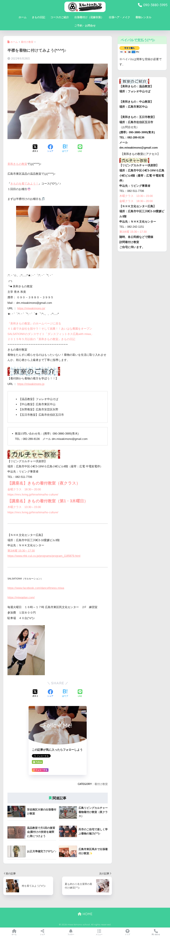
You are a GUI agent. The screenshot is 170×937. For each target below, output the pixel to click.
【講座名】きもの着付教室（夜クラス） (43, 483)
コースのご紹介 (59, 17)
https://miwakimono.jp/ (31, 308)
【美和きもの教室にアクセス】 (140, 154)
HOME (87, 914)
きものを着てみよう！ (24, 183)
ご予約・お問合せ (85, 25)
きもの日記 (38, 17)
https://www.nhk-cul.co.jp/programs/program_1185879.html (43, 555)
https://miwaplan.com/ (21, 597)
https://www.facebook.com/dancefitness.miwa (35, 588)
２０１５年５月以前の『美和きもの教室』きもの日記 (41, 339)
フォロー (71, 934)
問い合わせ (156, 934)
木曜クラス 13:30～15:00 (24, 507)
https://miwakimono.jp (30, 384)
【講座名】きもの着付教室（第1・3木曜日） (47, 501)
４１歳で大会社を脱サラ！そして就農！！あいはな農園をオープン (49, 328)
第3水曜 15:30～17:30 (21, 550)
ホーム (23, 17)
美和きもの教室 (17, 164)
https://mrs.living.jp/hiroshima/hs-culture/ (32, 494)
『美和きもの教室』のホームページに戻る (34, 323)
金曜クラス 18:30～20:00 (24, 489)
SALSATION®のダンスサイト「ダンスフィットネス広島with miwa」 (50, 334)
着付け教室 (101, 784)
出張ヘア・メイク (119, 17)
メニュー (99, 934)
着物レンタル (143, 17)
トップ (127, 934)
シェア (42, 934)
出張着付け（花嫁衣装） (89, 17)
